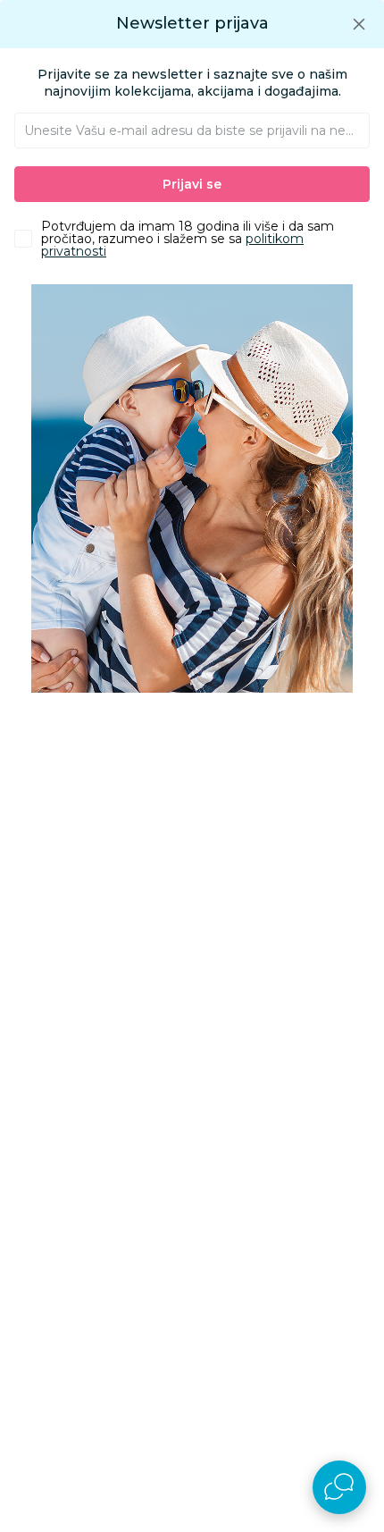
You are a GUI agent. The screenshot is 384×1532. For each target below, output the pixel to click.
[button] (359, 23)
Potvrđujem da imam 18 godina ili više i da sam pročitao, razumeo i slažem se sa (187, 238)
